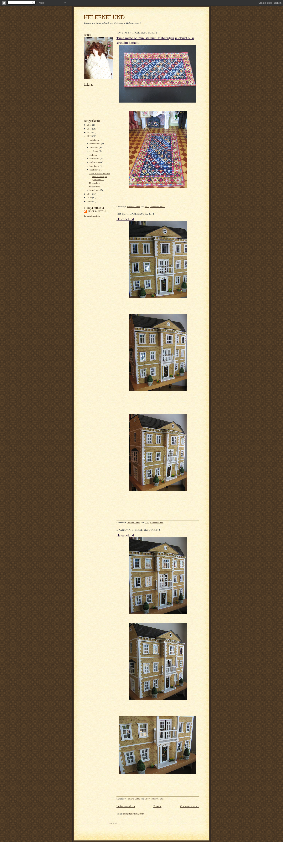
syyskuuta (94, 151)
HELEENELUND (104, 17)
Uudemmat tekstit (125, 806)
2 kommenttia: (158, 799)
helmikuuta (95, 190)
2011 (89, 193)
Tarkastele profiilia (92, 215)
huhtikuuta (95, 166)
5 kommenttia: (156, 523)
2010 (89, 197)
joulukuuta (95, 139)
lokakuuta (94, 147)
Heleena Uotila (97, 211)
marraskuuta (95, 143)
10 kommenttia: (157, 206)
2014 (89, 128)
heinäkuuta (95, 158)
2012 (89, 135)
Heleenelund (94, 183)
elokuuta (94, 154)
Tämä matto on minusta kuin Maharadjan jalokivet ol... (99, 176)
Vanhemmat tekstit (189, 806)
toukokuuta (95, 162)
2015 (89, 124)
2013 (89, 132)
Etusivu (157, 806)
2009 (89, 201)
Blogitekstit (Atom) (133, 813)
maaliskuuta (95, 169)
